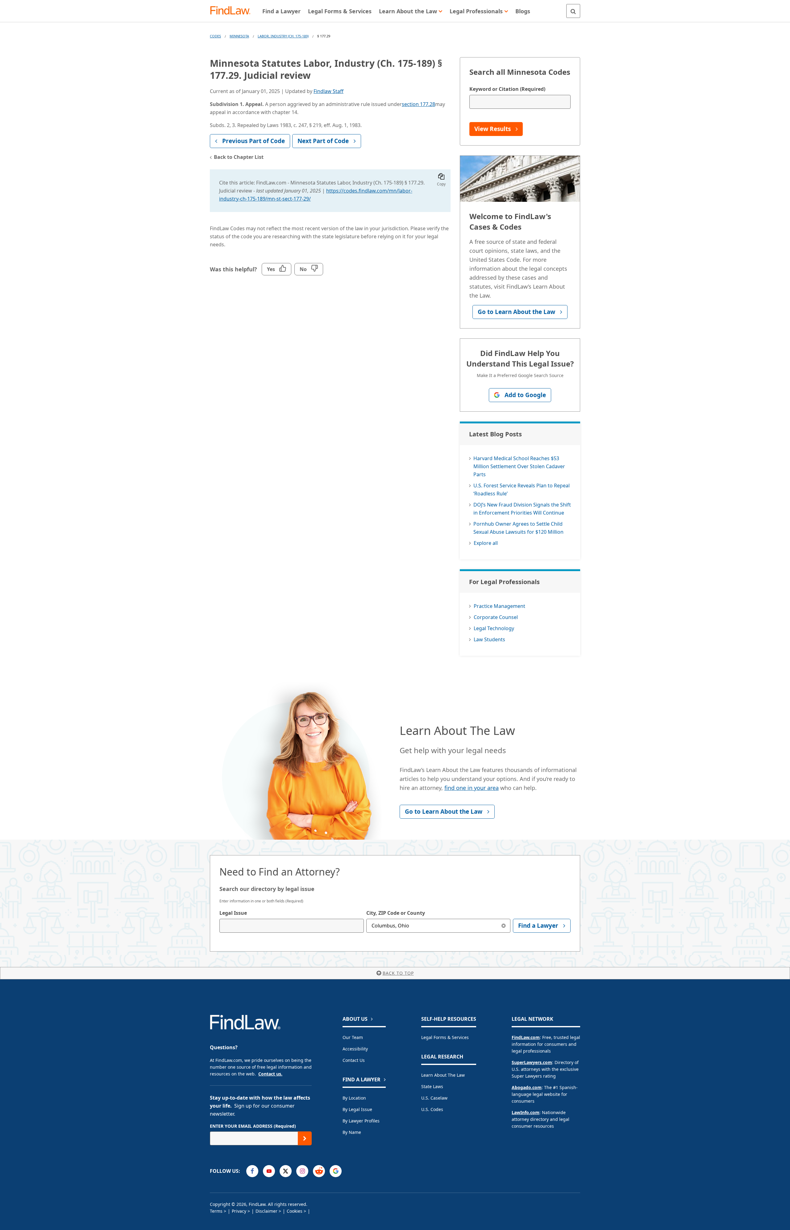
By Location (354, 1098)
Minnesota (239, 36)
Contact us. (270, 1074)
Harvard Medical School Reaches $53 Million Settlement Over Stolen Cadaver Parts (519, 466)
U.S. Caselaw (434, 1098)
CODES (215, 36)
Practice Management (499, 606)
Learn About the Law (443, 1075)
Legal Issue (233, 913)
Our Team (353, 1037)
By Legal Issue (357, 1109)
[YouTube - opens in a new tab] (269, 1171)
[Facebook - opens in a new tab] (252, 1171)
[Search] (573, 11)
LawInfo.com (525, 1112)
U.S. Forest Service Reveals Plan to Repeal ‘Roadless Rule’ (521, 489)
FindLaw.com (526, 1037)
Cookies (294, 1211)
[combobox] (291, 926)
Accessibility (355, 1049)
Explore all (486, 543)
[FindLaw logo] (233, 11)
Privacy (239, 1211)
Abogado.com (527, 1087)
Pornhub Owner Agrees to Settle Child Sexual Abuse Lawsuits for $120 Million (518, 527)
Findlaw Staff (328, 91)
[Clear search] (503, 926)
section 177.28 (418, 104)
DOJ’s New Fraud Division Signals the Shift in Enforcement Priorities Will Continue (522, 508)
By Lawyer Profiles (361, 1121)
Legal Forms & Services (445, 1037)
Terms (216, 1211)
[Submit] (305, 1138)
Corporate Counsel (496, 617)
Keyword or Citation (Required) (507, 89)
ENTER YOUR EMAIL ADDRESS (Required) (253, 1126)
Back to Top (398, 973)
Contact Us (354, 1060)
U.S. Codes (432, 1109)
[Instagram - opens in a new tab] (302, 1171)
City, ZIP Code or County (395, 913)
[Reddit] (319, 1171)
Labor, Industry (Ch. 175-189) (283, 36)
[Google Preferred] (336, 1171)
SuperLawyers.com (532, 1062)
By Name (352, 1132)
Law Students (489, 639)
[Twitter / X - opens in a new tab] (286, 1171)
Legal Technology (494, 628)
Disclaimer (266, 1211)
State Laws (432, 1086)
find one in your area (471, 787)
